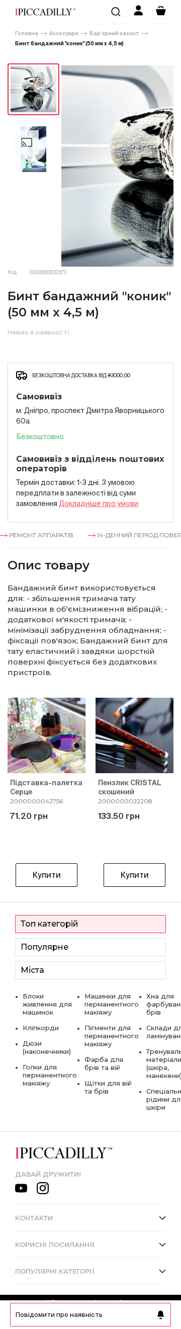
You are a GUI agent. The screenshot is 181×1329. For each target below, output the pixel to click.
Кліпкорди (41, 1028)
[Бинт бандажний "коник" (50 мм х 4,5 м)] (33, 89)
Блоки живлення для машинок (47, 1004)
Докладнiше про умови (98, 504)
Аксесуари (63, 33)
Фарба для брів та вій (103, 1063)
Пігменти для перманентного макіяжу (111, 1036)
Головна (26, 33)
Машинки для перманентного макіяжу (111, 1004)
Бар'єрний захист (114, 33)
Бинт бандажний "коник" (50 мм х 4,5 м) (69, 43)
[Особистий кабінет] (138, 12)
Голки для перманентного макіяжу (50, 1075)
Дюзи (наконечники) (47, 1047)
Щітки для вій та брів (108, 1087)
